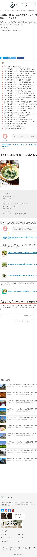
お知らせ (14, 549)
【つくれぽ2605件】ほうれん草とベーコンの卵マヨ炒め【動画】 (19, 93)
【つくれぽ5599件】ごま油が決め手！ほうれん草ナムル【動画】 (19, 75)
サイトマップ (3, 548)
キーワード (7, 548)
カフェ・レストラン (6, 537)
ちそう (1, 10)
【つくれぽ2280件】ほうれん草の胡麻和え (14, 99)
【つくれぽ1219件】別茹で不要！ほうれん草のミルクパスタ (18, 119)
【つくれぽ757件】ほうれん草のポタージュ (14, 125)
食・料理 (7, 10)
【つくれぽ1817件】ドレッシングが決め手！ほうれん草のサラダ (19, 108)
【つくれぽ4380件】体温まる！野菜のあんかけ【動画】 (17, 81)
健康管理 (20, 534)
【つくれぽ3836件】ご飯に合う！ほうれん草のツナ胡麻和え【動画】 (20, 82)
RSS (34, 547)
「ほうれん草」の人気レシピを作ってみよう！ (15, 128)
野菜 (12, 10)
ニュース (20, 537)
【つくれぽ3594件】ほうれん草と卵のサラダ (14, 90)
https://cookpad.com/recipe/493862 (11, 187)
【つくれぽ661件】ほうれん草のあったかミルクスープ (17, 126)
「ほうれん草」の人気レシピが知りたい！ (13, 66)
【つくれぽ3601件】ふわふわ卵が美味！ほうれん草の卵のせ (18, 88)
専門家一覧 (30, 548)
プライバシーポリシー (25, 548)
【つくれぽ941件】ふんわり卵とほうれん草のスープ (16, 123)
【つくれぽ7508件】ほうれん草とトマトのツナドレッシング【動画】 (20, 73)
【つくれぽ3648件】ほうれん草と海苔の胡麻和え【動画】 (17, 84)
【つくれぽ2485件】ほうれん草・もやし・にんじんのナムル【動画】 (20, 95)
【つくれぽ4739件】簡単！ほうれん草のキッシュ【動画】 (17, 79)
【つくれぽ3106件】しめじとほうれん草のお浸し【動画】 (17, 92)
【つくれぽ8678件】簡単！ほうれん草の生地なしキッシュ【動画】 (19, 69)
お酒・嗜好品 (4, 541)
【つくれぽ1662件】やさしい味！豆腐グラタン (15, 110)
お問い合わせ (19, 548)
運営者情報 (11, 548)
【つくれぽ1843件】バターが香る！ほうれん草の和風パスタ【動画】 (20, 106)
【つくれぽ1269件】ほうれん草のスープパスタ (15, 117)
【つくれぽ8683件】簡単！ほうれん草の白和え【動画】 (17, 68)
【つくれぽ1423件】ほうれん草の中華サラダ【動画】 (16, 115)
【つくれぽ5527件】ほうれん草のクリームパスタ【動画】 (17, 77)
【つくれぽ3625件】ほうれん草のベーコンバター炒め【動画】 (18, 86)
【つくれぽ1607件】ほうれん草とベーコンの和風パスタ (17, 112)
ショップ (20, 541)
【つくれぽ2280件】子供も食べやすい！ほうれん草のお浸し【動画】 (20, 97)
